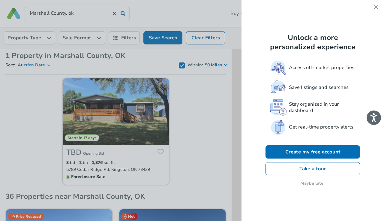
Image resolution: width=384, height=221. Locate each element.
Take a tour (312, 168)
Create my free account (312, 152)
